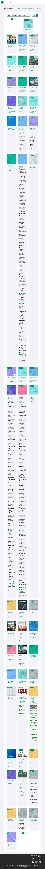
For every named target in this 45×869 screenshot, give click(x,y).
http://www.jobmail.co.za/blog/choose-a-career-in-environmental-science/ (33, 712)
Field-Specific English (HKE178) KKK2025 (22, 681)
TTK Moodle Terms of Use (22, 866)
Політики (22, 858)
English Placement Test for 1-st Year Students (11, 633)
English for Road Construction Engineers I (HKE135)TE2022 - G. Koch (33, 129)
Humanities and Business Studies (28, 8)
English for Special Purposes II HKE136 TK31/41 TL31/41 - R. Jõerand (22, 398)
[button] (29, 2)
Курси (19, 8)
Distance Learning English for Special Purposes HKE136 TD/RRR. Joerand (11, 69)
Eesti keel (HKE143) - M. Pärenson (10, 89)
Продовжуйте (22, 867)
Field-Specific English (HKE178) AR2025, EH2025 (33, 657)
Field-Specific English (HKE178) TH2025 (11, 698)
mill (12, 420)
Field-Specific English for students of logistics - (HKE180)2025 (33, 762)
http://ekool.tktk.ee (22, 355)
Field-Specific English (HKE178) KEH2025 (11, 681)
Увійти (43, 2)
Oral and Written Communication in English (33, 821)
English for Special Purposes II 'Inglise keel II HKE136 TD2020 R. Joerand (11, 398)
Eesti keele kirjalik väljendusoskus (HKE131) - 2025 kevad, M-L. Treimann (22, 90)
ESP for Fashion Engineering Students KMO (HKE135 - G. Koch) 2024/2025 (33, 634)
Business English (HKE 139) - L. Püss (11, 47)
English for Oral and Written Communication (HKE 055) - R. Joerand (33, 110)
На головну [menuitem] (8, 2)
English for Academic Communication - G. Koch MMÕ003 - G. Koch (11, 110)
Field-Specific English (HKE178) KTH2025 (33, 681)
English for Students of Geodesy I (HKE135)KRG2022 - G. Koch (33, 398)
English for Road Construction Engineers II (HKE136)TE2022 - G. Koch (11, 167)
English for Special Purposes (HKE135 (22, 166)
